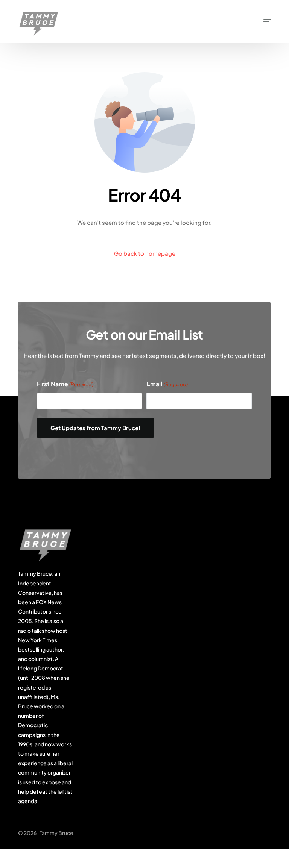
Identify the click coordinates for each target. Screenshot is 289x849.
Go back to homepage (144, 253)
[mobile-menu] (257, 22)
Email (167, 384)
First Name (65, 384)
